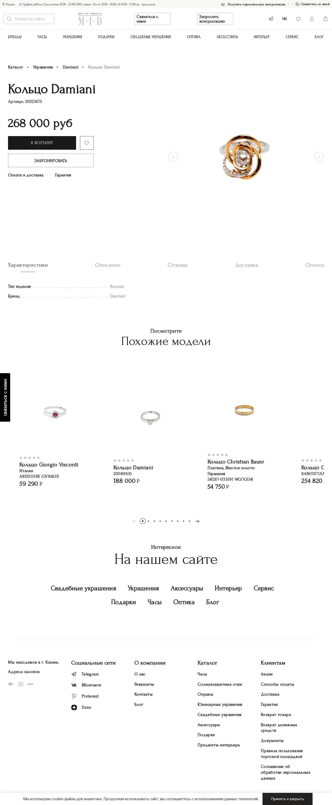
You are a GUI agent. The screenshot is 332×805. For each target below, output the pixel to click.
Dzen (86, 707)
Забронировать (51, 160)
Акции (267, 674)
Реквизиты (144, 684)
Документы (272, 740)
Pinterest (90, 696)
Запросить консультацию (212, 19)
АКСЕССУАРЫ (227, 37)
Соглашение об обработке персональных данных (285, 772)
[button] (143, 521)
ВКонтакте (91, 685)
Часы (42, 37)
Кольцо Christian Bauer (236, 461)
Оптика (194, 37)
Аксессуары (187, 588)
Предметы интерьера (219, 745)
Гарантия (63, 175)
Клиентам (273, 662)
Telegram (90, 674)
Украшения (72, 37)
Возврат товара (276, 714)
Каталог (15, 67)
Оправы (205, 694)
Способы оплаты (277, 684)
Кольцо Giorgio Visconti (49, 464)
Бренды (14, 37)
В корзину (42, 142)
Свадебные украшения (151, 37)
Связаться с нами (147, 19)
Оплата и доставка (25, 175)
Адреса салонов (24, 671)
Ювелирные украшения (220, 704)
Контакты (143, 694)
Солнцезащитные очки (220, 684)
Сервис (292, 37)
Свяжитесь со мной (315, 4)
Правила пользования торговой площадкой (282, 753)
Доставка (270, 694)
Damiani (71, 67)
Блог (319, 37)
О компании (150, 662)
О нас (140, 674)
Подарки (106, 37)
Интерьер (262, 37)
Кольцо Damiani (133, 467)
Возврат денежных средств (279, 728)
